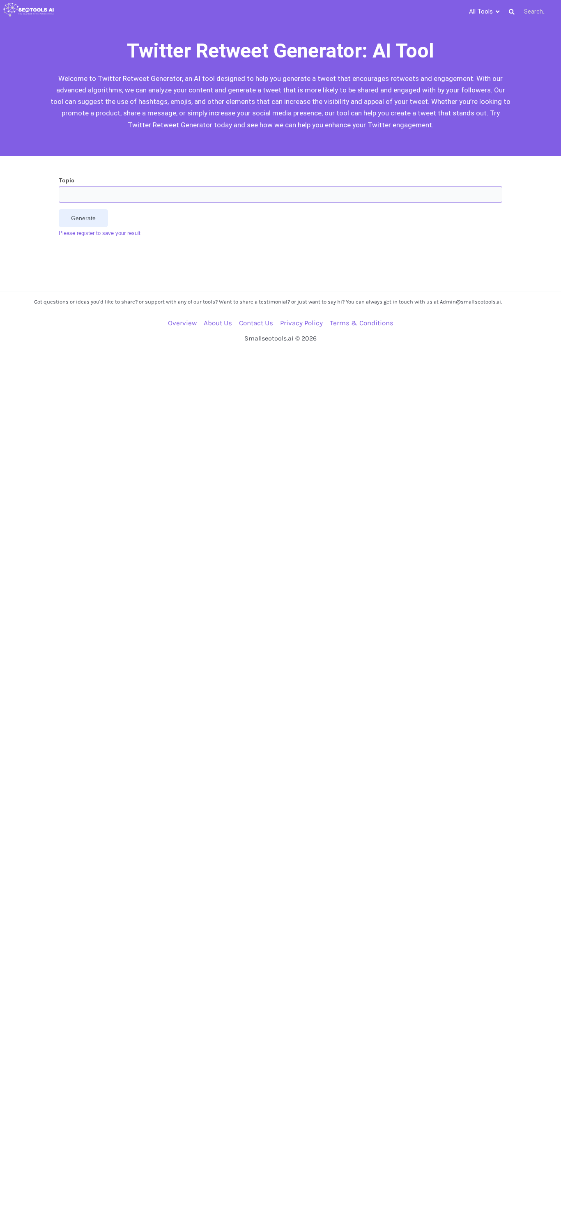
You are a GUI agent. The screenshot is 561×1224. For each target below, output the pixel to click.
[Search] (512, 12)
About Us (218, 323)
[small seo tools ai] (28, 10)
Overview (182, 323)
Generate (83, 218)
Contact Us (256, 323)
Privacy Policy (301, 323)
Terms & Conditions (361, 323)
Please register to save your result (99, 233)
